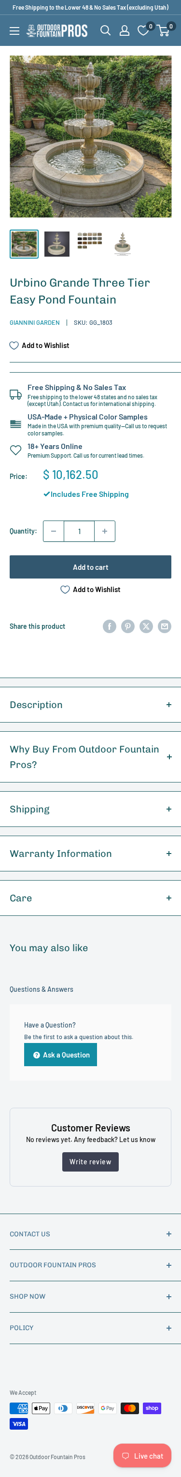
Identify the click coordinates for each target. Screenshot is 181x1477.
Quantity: (23, 531)
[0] (163, 30)
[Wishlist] (143, 30)
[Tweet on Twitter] (146, 626)
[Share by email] (164, 626)
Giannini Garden (35, 322)
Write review (90, 1162)
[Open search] (105, 30)
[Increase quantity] (105, 531)
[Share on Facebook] (109, 626)
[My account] (124, 30)
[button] (162, 30)
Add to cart (91, 567)
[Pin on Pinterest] (128, 626)
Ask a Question (66, 1054)
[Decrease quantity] (53, 531)
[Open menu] (14, 31)
